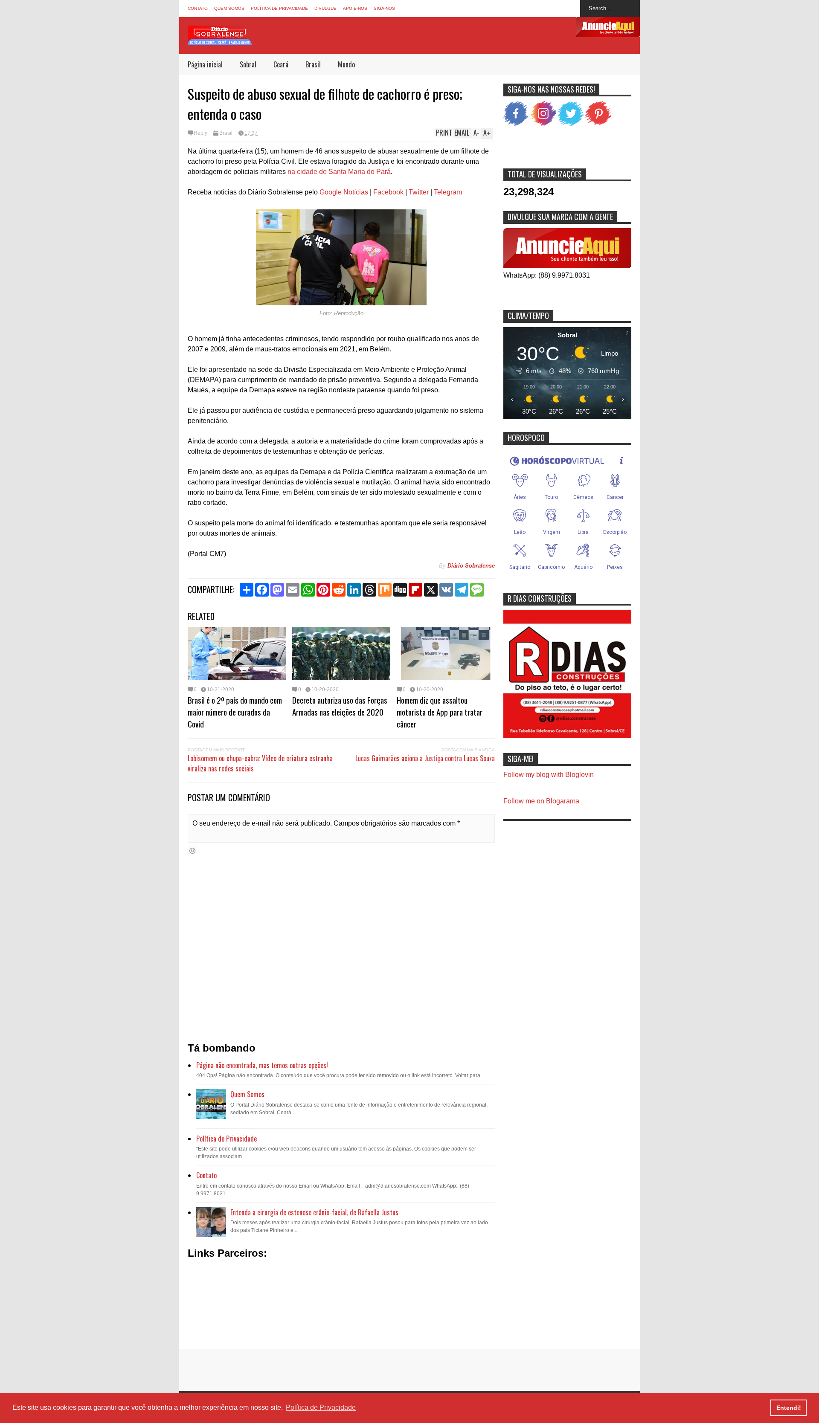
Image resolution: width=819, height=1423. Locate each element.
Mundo (346, 64)
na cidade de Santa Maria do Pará (339, 171)
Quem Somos (229, 8)
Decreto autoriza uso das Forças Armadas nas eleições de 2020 (339, 706)
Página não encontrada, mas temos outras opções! (262, 1065)
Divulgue (325, 8)
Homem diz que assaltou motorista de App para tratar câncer (439, 712)
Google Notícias (343, 192)
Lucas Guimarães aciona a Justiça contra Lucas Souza (425, 758)
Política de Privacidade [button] (321, 1407)
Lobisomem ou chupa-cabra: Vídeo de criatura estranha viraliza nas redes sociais (260, 763)
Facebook (388, 192)
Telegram (448, 192)
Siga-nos (384, 8)
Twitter (419, 192)
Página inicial (205, 64)
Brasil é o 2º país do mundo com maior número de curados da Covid (235, 712)
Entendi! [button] (788, 1407)
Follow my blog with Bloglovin (548, 774)
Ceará (280, 64)
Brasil (313, 64)
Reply (200, 133)
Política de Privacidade (279, 8)
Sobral (248, 64)
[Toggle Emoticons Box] (192, 850)
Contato (198, 8)
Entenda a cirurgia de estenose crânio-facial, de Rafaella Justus (314, 1212)
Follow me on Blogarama (541, 801)
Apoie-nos (355, 8)
